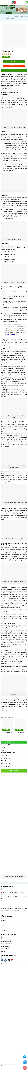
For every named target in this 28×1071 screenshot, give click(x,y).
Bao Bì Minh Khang (12, 334)
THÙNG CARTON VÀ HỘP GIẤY (9, 753)
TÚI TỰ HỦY (4, 755)
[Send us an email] (9, 960)
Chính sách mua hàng (6, 938)
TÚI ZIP (3, 747)
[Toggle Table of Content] (8, 88)
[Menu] (1, 2)
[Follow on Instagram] (5, 960)
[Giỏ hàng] (27, 2)
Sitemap (3, 951)
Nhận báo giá (14, 770)
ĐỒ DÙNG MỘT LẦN (6, 758)
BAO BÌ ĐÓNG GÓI (5, 763)
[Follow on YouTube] (12, 960)
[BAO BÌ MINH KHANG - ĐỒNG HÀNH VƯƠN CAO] (14, 2)
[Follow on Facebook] (2, 960)
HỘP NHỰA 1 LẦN (5, 766)
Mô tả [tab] (4, 70)
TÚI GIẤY (3, 750)
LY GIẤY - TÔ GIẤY (5, 744)
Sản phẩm (10, 16)
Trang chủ (4, 16)
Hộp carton (20, 732)
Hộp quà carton (7, 732)
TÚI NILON (3, 761)
